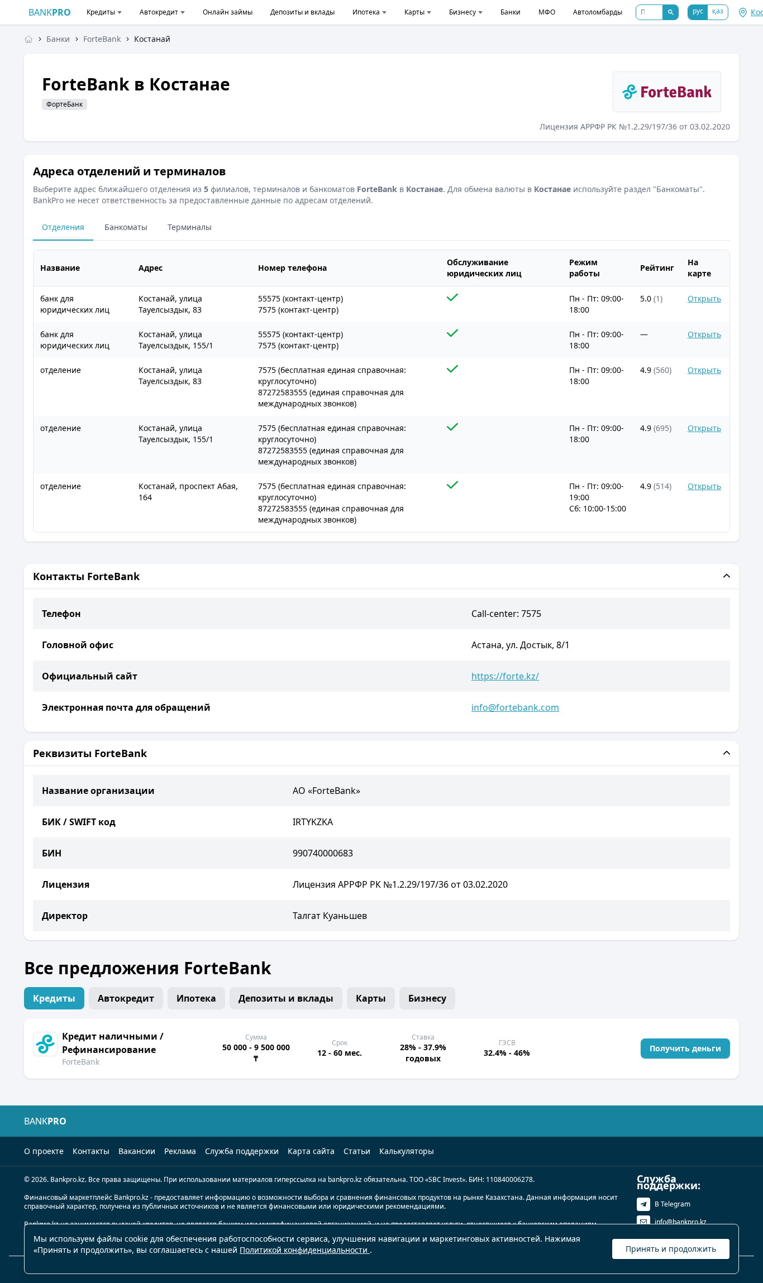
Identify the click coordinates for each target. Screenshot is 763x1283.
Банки (510, 12)
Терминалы (190, 227)
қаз (717, 11)
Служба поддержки (242, 1151)
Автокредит (159, 12)
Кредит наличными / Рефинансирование (113, 1043)
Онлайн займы (227, 12)
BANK (49, 12)
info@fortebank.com (515, 707)
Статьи (357, 1151)
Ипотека (366, 12)
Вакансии (136, 1151)
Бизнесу (462, 12)
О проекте (44, 1151)
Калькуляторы (406, 1151)
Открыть (704, 298)
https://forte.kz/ (505, 676)
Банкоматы (125, 227)
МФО (546, 12)
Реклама (180, 1151)
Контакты (91, 1151)
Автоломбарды (597, 12)
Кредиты (101, 12)
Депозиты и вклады (302, 12)
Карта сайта (311, 1151)
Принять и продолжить (671, 1248)
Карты (414, 12)
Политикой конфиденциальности (305, 1249)
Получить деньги (685, 1048)
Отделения (63, 227)
